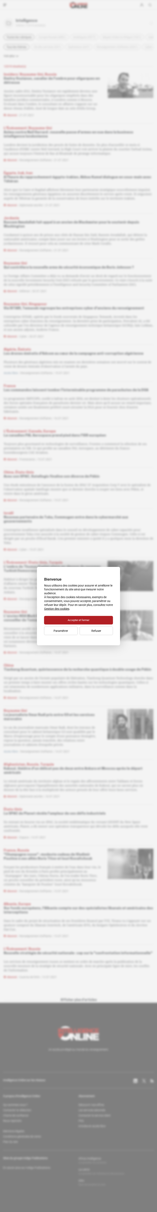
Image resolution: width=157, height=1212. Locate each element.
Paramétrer (61, 630)
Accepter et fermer (78, 620)
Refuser (96, 630)
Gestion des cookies (56, 608)
